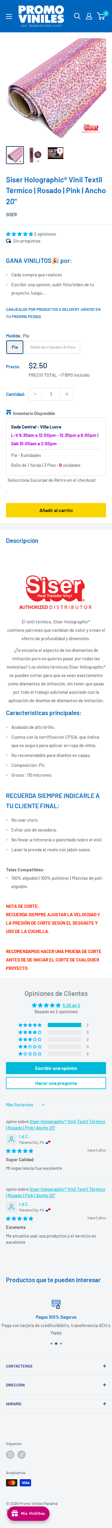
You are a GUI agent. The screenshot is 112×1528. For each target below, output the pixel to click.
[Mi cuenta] (89, 16)
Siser (11, 214)
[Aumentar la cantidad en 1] (67, 394)
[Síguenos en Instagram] (10, 1454)
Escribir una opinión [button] (56, 1068)
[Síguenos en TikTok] (21, 1454)
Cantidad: (15, 394)
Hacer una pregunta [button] (56, 1083)
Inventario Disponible (34, 413)
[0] (101, 16)
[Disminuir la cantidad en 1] (35, 394)
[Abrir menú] (9, 16)
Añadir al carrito (56, 510)
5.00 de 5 (71, 1005)
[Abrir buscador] (77, 16)
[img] (19, 1150)
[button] (20, 234)
